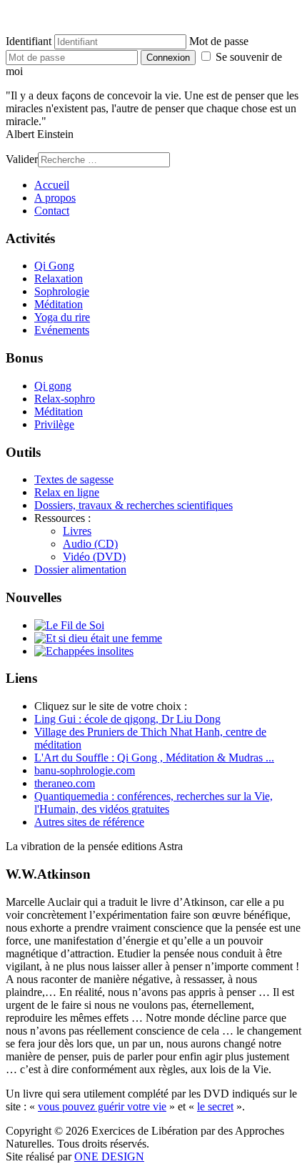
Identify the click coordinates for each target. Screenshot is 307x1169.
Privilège (54, 424)
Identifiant (28, 41)
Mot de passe (218, 41)
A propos (55, 198)
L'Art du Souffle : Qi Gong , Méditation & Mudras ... (154, 757)
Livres (77, 531)
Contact (51, 210)
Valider (22, 159)
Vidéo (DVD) (94, 557)
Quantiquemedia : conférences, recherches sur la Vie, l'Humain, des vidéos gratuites (153, 802)
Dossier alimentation (80, 569)
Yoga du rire (62, 317)
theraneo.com (64, 783)
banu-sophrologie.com (84, 770)
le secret (215, 1106)
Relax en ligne (66, 492)
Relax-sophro (64, 399)
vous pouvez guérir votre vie (102, 1106)
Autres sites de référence (89, 822)
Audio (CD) (90, 544)
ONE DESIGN (109, 1156)
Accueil (51, 185)
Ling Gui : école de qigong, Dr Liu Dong (127, 719)
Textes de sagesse (74, 479)
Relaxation (58, 278)
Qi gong (52, 386)
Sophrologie (61, 291)
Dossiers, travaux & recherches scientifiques (133, 505)
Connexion (168, 57)
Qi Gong (54, 266)
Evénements (61, 330)
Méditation (58, 304)
